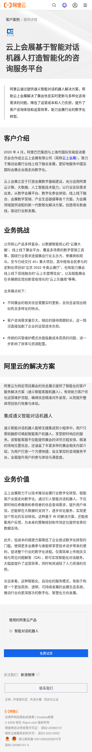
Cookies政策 (45, 717)
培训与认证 (51, 699)
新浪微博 (28, 674)
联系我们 (46, 687)
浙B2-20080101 (51, 728)
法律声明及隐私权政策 (19, 717)
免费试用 (46, 653)
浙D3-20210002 (49, 733)
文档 (8, 699)
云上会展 (69, 157)
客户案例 (13, 19)
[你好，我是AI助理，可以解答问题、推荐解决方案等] (64, 5)
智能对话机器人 (26, 631)
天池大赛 (36, 699)
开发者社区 (20, 699)
